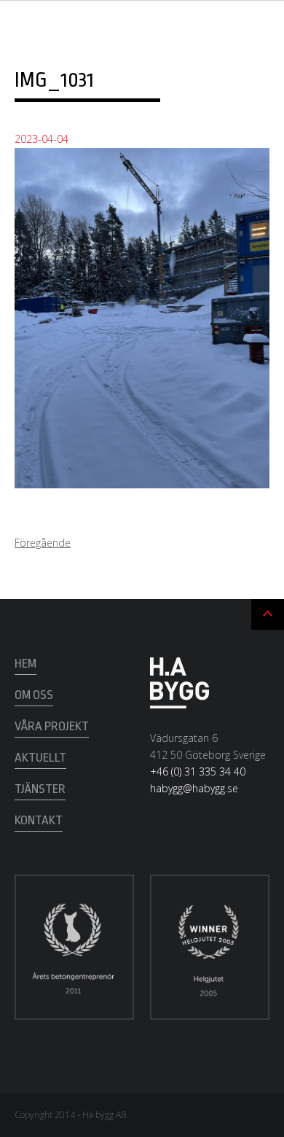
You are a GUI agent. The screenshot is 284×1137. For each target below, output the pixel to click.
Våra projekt (52, 726)
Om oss (34, 695)
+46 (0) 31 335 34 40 (197, 771)
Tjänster (40, 789)
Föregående (43, 543)
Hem (25, 664)
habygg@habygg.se (194, 788)
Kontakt (39, 820)
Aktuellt (40, 758)
